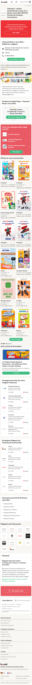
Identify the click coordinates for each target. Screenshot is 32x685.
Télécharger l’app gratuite (7, 625)
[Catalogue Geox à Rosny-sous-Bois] (27, 529)
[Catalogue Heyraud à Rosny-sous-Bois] (19, 529)
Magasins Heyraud (7, 608)
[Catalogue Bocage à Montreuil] (19, 543)
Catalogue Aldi (4, 648)
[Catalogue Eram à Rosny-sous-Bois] (4, 529)
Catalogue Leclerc (5, 634)
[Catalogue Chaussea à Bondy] (27, 536)
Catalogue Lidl (4, 632)
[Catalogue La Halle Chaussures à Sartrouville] (4, 549)
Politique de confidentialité (23, 676)
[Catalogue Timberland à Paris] (12, 536)
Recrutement (4, 659)
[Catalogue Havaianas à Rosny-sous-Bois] (19, 536)
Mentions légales (5, 676)
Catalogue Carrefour (6, 636)
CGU (2, 678)
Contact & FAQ (4, 654)
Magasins (18, 604)
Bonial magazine (5, 623)
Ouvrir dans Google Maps (16, 117)
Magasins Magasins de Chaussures (11, 606)
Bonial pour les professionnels (8, 656)
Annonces (27, 5)
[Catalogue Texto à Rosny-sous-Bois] (12, 543)
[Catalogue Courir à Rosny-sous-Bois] (12, 549)
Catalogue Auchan (5, 643)
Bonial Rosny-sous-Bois (8, 604)
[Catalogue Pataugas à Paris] (4, 543)
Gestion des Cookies (21, 678)
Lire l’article (16, 373)
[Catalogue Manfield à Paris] (12, 529)
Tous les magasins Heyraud (16, 59)
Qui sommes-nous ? (6, 620)
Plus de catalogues (16, 339)
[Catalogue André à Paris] (4, 536)
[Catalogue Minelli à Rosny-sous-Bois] (27, 543)
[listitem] (8, 174)
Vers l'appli (16, 32)
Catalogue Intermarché (7, 645)
